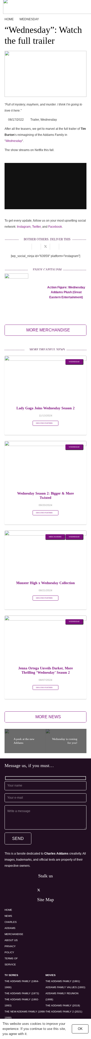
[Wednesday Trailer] (45, 74)
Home (8, 909)
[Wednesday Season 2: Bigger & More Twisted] (45, 444)
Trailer (34, 119)
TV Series (11, 975)
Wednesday (48, 119)
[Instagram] (25, 890)
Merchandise (14, 934)
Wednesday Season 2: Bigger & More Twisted (45, 495)
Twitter (36, 226)
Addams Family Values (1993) (65, 987)
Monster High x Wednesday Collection (45, 583)
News (8, 916)
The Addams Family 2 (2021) (64, 1011)
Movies (51, 975)
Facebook (55, 226)
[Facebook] (52, 890)
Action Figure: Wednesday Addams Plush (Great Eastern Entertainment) (66, 292)
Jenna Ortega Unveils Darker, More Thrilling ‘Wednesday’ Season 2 (45, 670)
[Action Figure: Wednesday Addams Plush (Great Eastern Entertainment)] (16, 276)
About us (11, 940)
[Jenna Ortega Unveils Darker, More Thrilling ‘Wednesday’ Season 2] (45, 618)
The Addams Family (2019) (63, 1005)
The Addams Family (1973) (22, 993)
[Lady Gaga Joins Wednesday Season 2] (45, 359)
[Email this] (27, 247)
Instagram (24, 226)
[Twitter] (38, 890)
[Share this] (36, 247)
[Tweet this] (45, 247)
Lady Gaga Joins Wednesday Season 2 (45, 408)
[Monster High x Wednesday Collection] (45, 533)
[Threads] (66, 890)
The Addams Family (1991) (63, 981)
